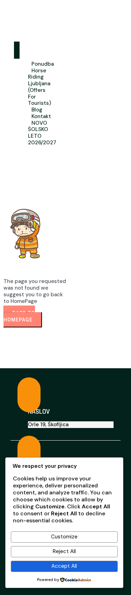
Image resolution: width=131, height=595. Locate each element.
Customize (64, 536)
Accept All (64, 566)
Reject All (64, 551)
